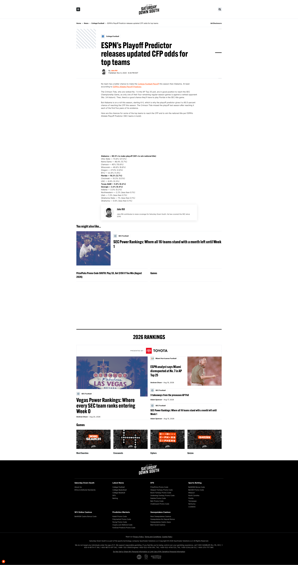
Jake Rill (114, 70)
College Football (118, 487)
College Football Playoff (148, 84)
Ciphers (153, 453)
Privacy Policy (138, 537)
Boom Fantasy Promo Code (160, 493)
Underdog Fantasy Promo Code (162, 495)
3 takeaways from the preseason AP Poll (169, 395)
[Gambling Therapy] (156, 557)
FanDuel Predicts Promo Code (123, 528)
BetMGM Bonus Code (196, 487)
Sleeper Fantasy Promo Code (161, 490)
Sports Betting (194, 483)
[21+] (139, 557)
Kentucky (191, 504)
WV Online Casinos (83, 512)
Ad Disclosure (216, 23)
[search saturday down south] (220, 9)
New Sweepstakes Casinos (160, 516)
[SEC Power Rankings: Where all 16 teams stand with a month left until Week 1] (93, 248)
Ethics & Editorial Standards (84, 490)
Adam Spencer (156, 400)
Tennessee (192, 501)
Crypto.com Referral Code (122, 525)
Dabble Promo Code (158, 498)
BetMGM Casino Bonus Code (85, 516)
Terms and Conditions (153, 537)
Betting (115, 498)
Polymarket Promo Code (121, 519)
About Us (78, 487)
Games (153, 273)
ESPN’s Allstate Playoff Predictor (127, 86)
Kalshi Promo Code (119, 516)
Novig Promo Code (119, 522)
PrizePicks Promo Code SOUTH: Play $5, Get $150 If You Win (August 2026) (109, 275)
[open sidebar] (78, 9)
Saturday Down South (84, 483)
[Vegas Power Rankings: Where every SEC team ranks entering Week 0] (112, 376)
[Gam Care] (146, 557)
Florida (190, 498)
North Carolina (193, 495)
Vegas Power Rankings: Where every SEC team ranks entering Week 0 (105, 405)
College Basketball (119, 490)
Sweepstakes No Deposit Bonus (162, 519)
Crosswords (118, 453)
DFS (114, 495)
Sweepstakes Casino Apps (160, 522)
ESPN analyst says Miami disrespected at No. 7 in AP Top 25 (166, 371)
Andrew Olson (82, 417)
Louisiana (191, 507)
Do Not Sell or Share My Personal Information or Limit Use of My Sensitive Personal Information (149, 552)
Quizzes (190, 453)
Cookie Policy (167, 537)
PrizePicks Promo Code (159, 487)
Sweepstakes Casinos (160, 512)
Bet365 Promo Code (196, 490)
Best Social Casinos (157, 525)
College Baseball (118, 493)
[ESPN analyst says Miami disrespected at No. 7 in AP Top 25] (204, 371)
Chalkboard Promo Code (159, 504)
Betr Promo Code (156, 501)
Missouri (191, 493)
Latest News (118, 483)
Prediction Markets (121, 512)
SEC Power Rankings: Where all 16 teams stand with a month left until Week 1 (167, 244)
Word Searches (82, 453)
